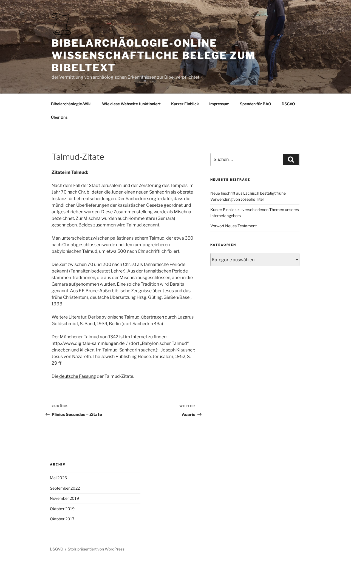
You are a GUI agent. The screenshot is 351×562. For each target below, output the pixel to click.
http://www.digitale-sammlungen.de (88, 343)
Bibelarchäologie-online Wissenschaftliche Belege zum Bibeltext (154, 55)
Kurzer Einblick (185, 103)
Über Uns (59, 117)
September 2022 (65, 488)
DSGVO (288, 103)
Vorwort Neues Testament (233, 225)
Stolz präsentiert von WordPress (96, 549)
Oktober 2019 (62, 508)
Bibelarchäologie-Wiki (71, 103)
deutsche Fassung (77, 376)
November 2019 (64, 498)
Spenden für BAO (255, 103)
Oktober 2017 (62, 518)
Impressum (219, 103)
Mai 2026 (58, 477)
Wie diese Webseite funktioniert (131, 103)
